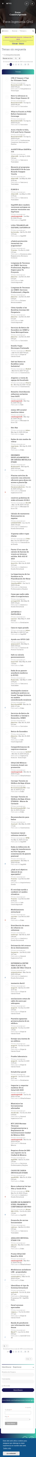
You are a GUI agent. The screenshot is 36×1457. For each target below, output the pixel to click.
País (7, 1417)
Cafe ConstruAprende (17, 281)
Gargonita (14, 952)
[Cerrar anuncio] (33, 36)
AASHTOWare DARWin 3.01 (21, 150)
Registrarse (17, 1367)
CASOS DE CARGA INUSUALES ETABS (19, 1171)
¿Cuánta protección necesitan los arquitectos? (19, 243)
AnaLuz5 (14, 824)
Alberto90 (14, 156)
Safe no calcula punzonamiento (18, 656)
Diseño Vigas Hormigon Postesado (20, 347)
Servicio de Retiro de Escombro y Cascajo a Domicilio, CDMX (20, 715)
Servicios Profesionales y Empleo (19, 588)
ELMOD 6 (15, 189)
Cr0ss (28, 539)
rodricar (14, 1227)
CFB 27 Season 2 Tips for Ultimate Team (20, 79)
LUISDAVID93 (16, 523)
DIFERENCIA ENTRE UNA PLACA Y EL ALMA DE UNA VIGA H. (21, 965)
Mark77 (14, 1332)
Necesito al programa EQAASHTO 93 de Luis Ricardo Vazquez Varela (20, 170)
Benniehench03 (16, 85)
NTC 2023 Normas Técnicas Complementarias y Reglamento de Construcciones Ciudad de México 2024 (21, 1129)
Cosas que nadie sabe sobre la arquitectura (20, 595)
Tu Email (8, 1410)
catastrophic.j (16, 1276)
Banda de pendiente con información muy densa (20, 1325)
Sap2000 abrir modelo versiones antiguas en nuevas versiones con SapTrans (20, 208)
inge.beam (14, 446)
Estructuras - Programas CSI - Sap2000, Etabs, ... (20, 1298)
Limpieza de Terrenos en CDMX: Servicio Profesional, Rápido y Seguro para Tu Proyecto (20, 267)
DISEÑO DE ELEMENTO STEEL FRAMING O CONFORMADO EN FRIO (21, 1204)
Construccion (25, 373)
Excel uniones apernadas (17, 1306)
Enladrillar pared (18, 1072)
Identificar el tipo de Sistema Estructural (20, 1286)
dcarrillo (14, 563)
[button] (8, 65)
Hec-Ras (14, 427)
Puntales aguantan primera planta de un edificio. (20, 1021)
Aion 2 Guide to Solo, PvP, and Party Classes (20, 131)
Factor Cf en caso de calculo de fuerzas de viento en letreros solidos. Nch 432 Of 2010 (20, 554)
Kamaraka (15, 680)
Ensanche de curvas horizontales (19, 1221)
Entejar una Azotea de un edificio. (20, 1040)
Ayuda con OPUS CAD (20, 639)
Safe (21, 405)
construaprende (16, 216)
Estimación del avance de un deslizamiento (21, 946)
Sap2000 (23, 220)
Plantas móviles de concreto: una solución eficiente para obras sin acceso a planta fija (21, 479)
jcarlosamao (15, 861)
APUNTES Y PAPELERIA (16, 613)
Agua (22, 434)
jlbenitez (14, 277)
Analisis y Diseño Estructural (19, 527)
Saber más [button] (7, 1448)
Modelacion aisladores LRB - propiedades (21, 1270)
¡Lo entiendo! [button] (11, 1453)
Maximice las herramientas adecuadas (17, 1105)
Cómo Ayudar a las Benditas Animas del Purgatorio (20, 309)
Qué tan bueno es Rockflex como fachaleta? (18, 363)
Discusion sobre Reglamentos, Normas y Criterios (21, 256)
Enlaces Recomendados (18, 301)
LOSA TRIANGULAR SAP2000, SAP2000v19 (20, 226)
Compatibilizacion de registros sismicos (20, 748)
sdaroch (14, 1245)
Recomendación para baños (20, 818)
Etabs (22, 450)
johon (28, 430)
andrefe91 (14, 1292)
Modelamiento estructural (17, 910)
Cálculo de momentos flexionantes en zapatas (20, 515)
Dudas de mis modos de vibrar (21, 440)
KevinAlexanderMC (18, 788)
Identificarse (6, 1367)
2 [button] (13, 64)
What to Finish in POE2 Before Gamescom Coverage (21, 113)
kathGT (28, 752)
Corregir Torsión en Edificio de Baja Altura (20, 782)
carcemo (14, 916)
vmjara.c (14, 1312)
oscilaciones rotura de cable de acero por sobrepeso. (20, 1000)
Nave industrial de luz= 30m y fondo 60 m (21, 1187)
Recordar (7, 1386)
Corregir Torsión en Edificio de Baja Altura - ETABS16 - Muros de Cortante (21, 800)
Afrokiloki (15, 1113)
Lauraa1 (14, 619)
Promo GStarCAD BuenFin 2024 (18, 1255)
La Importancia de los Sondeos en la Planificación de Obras (20, 576)
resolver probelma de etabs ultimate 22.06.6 (20, 499)
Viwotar (14, 250)
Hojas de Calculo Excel (18, 355)
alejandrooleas (16, 972)
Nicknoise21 (15, 466)
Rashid (28, 369)
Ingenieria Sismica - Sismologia (19, 756)
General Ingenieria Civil (18, 492)
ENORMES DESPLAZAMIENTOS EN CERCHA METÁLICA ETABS (21, 458)
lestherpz (14, 935)
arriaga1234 (15, 601)
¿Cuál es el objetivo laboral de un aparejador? (19, 871)
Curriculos (24, 106)
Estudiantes (24, 622)
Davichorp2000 (16, 704)
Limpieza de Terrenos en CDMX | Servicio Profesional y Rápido (20, 289)
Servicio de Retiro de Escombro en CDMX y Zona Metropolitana (20, 329)
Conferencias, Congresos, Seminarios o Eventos (20, 142)
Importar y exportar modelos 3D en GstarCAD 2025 (19, 1087)
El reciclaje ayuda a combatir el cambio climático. (19, 891)
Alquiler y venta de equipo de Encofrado (19, 379)
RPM (27, 838)
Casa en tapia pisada (20, 628)
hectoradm (15, 232)
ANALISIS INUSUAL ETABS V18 (20, 1239)
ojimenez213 (15, 644)
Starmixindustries (18, 487)
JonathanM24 (16, 583)
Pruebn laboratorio (19, 1056)
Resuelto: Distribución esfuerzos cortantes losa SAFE (20, 394)
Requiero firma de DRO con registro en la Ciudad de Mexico (20, 1152)
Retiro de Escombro (19, 731)
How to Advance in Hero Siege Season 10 (20, 97)
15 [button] (25, 64)
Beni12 (28, 351)
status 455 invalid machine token (18, 411)
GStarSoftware (25, 776)
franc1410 (14, 662)
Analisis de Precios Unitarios (19, 649)
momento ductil (18, 983)
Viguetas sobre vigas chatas (20, 535)
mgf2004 (14, 1160)
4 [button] (18, 64)
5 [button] (21, 64)
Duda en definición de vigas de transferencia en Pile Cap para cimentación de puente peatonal (21, 851)
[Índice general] (18, 13)
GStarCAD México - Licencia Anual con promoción (19, 765)
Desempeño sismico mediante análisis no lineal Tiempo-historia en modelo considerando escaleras (21, 695)
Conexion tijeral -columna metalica (18, 834)
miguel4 (14, 988)
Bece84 (28, 503)
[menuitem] (9, 3)
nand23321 (15, 1177)
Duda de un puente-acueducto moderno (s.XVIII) (19, 672)
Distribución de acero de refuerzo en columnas (20, 927)
